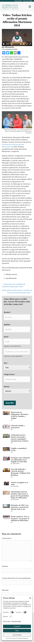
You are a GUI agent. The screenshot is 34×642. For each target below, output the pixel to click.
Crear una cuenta (27, 1)
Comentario (7, 538)
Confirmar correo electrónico (13, 356)
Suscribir (10, 403)
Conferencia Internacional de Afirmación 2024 (13, 145)
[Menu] (29, 6)
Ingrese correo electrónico (12, 346)
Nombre (5, 566)
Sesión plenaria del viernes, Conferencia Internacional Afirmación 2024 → (17, 291)
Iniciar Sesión (18, 1)
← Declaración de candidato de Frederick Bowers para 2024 (13, 285)
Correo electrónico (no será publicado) (16, 578)
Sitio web (5, 590)
